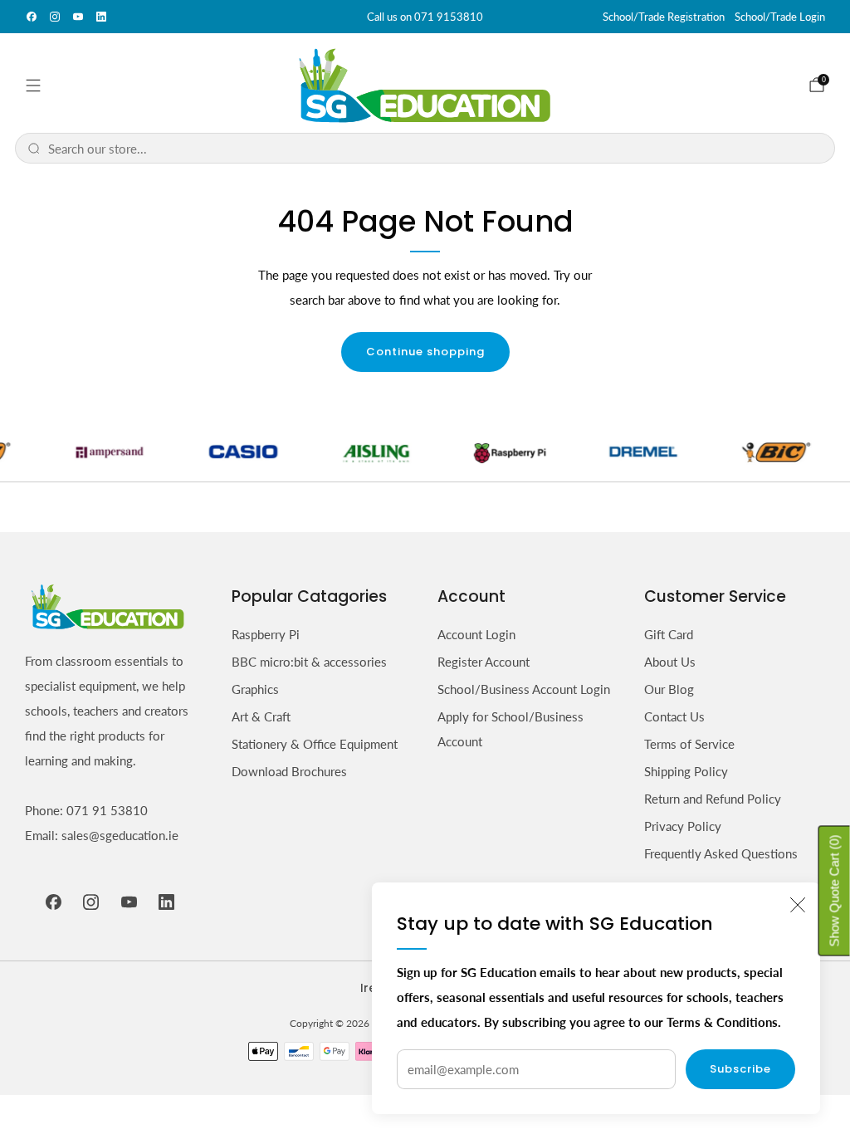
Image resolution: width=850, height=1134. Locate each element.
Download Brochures (289, 771)
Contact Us (674, 716)
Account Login (476, 634)
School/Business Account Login (523, 689)
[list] (425, 452)
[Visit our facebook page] (31, 16)
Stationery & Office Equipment (315, 743)
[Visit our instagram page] (54, 16)
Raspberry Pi (266, 634)
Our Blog (669, 689)
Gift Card (668, 634)
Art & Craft (261, 716)
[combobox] (435, 148)
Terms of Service (689, 743)
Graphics (255, 689)
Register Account (483, 661)
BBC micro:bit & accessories (309, 661)
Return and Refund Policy (712, 798)
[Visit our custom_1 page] (101, 16)
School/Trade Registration (664, 16)
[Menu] (33, 85)
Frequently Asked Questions (721, 853)
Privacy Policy (682, 826)
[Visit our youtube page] (78, 16)
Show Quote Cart (835, 891)
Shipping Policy (686, 771)
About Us (670, 661)
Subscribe (740, 1069)
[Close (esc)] (797, 904)
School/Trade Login (780, 16)
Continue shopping (425, 351)
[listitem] (424, 17)
